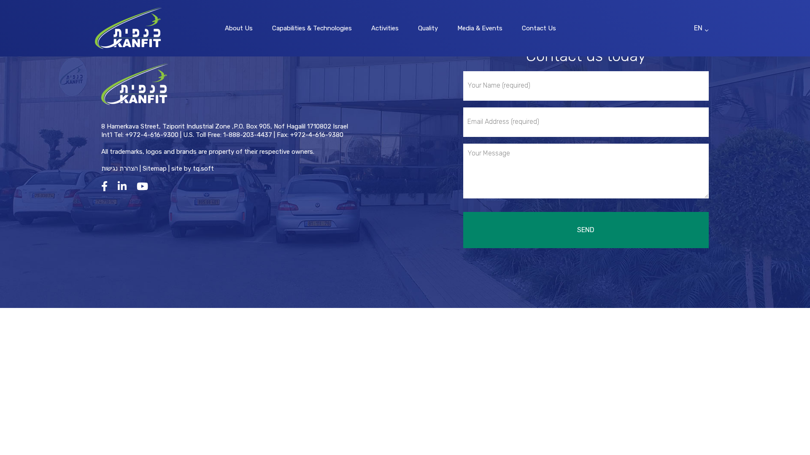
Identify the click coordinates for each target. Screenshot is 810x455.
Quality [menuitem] (428, 28)
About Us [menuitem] (239, 28)
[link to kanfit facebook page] (106, 186)
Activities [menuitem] (385, 28)
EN (698, 28)
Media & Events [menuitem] (479, 28)
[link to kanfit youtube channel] (144, 186)
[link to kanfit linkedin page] (124, 186)
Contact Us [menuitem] (539, 28)
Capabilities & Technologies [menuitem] (312, 28)
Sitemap (155, 168)
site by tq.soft (192, 168)
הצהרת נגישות (119, 168)
